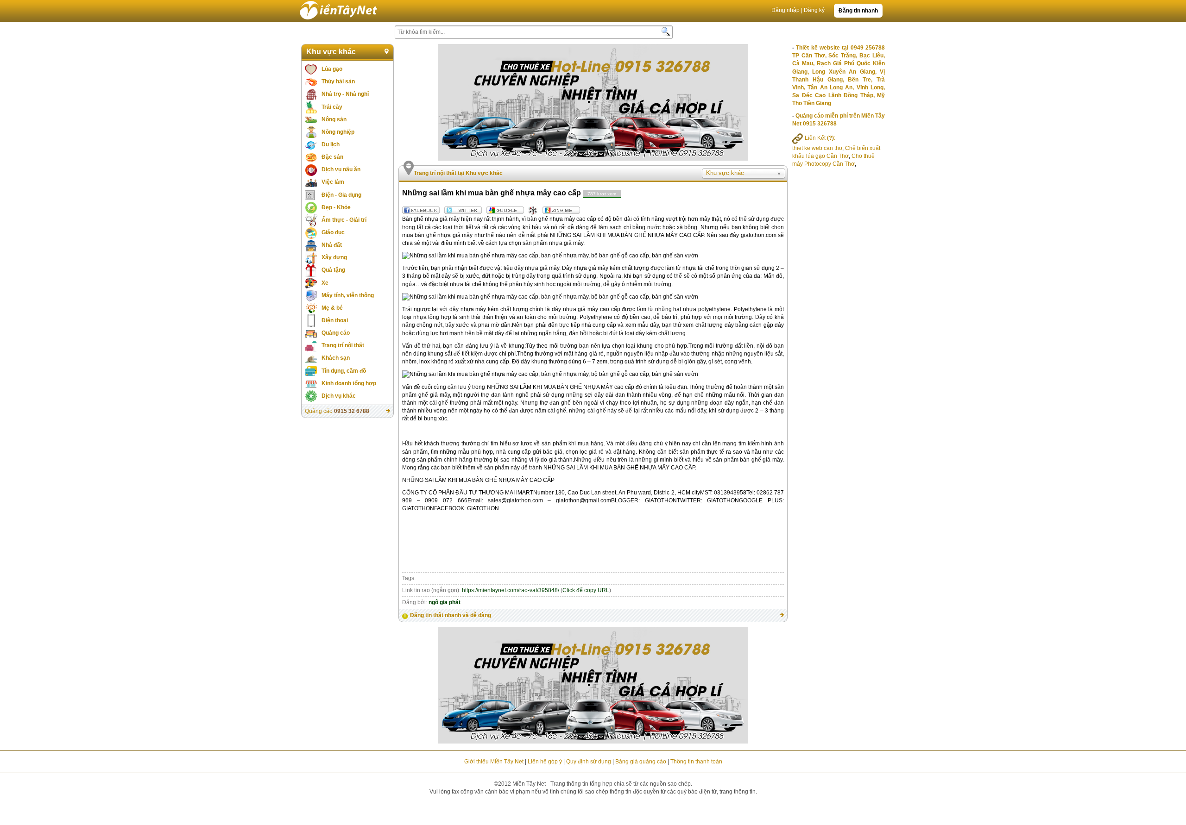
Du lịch (331, 144)
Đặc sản (332, 157)
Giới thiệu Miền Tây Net (494, 761)
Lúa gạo (332, 69)
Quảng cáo (336, 333)
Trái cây (332, 107)
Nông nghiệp (338, 132)
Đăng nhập (785, 10)
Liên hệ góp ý (545, 761)
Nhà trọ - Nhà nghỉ (345, 94)
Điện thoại (335, 320)
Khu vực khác (331, 52)
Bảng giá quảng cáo (640, 761)
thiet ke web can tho (817, 148)
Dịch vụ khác (339, 396)
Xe (325, 283)
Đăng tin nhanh (858, 10)
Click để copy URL (585, 590)
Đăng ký (814, 10)
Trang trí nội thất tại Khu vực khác (458, 173)
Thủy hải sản (338, 81)
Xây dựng (334, 257)
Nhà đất (332, 245)
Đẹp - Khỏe (336, 207)
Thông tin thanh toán (696, 761)
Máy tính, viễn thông (348, 295)
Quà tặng (333, 270)
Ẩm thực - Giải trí (344, 220)
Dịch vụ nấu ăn (341, 169)
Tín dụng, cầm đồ (344, 371)
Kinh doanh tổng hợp (349, 383)
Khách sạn (336, 358)
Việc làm (333, 182)
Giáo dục (333, 232)
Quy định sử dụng (588, 761)
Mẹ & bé (332, 308)
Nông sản (334, 119)
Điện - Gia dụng (341, 195)
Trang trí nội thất (343, 345)
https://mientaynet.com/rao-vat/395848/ (510, 590)
